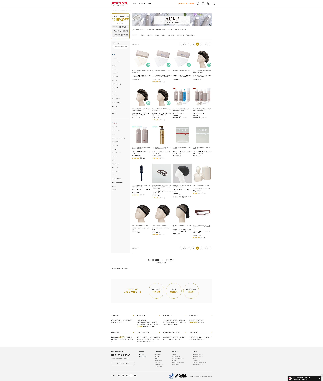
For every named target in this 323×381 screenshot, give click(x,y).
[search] (127, 46)
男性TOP (141, 351)
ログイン (157, 356)
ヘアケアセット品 (116, 84)
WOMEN (114, 123)
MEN (113, 54)
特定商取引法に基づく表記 (178, 362)
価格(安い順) (171, 35)
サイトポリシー (175, 364)
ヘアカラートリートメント (118, 138)
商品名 (157, 35)
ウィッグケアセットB (198, 113)
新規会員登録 (158, 354)
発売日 (163, 35)
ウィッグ (114, 175)
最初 (184, 44)
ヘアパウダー (115, 73)
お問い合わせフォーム (123, 363)
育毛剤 (114, 65)
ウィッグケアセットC (178, 113)
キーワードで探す (116, 43)
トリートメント (116, 62)
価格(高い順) (180, 35)
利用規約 (174, 360)
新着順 (142, 35)
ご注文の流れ (115, 315)
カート (156, 358)
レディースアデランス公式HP (199, 362)
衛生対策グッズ (116, 99)
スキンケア (115, 87)
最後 (206, 44)
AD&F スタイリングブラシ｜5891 (141, 189)
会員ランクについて (143, 332)
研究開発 (195, 358)
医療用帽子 (115, 106)
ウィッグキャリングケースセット (201, 188)
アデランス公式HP (197, 360)
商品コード (150, 35)
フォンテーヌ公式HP (197, 364)
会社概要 (174, 354)
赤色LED (114, 80)
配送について (193, 315)
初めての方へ (158, 362)
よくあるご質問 (194, 332)
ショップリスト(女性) (197, 354)
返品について (115, 332)
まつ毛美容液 (115, 164)
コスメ (114, 91)
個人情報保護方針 (176, 356)
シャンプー (115, 58)
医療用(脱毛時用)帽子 (117, 182)
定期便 (114, 110)
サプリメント (115, 95)
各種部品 (114, 113)
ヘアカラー (115, 69)
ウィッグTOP (142, 356)
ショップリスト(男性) (197, 356)
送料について (141, 315)
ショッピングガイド (159, 360)
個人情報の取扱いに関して (178, 358)
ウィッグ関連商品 (116, 102)
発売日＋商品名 (191, 35)
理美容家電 (115, 76)
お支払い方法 (167, 315)
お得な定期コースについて (171, 332)
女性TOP (141, 354)
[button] (304, 378)
